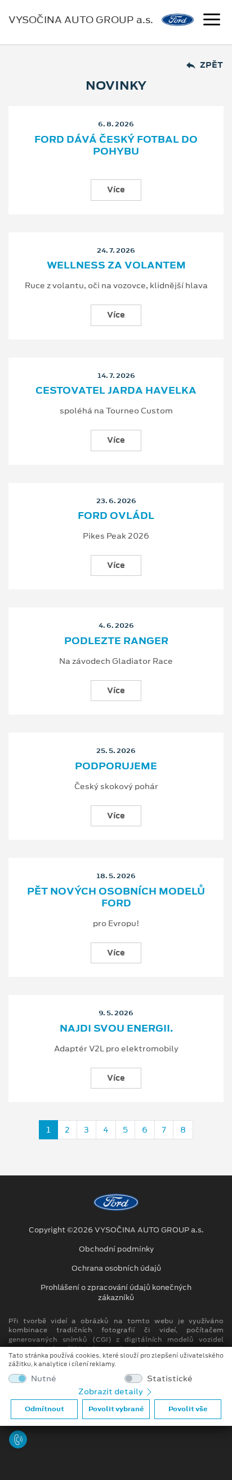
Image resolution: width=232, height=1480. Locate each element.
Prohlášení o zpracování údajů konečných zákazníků (116, 1293)
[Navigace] (211, 21)
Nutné (43, 1378)
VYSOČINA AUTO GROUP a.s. (80, 20)
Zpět (211, 65)
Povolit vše (187, 1408)
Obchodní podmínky (116, 1249)
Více (116, 189)
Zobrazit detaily (111, 1391)
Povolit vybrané (116, 1408)
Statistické (170, 1378)
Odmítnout (44, 1408)
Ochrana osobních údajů (116, 1268)
